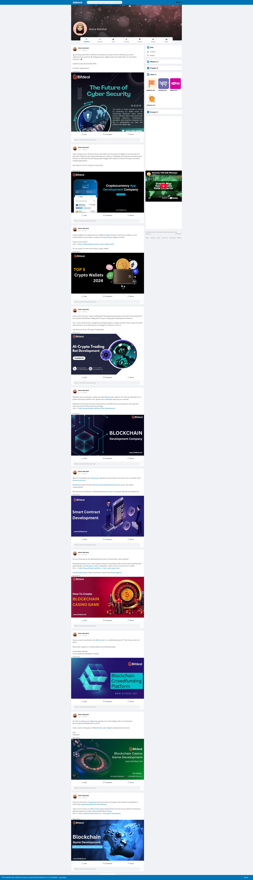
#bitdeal (109, 399)
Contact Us (164, 237)
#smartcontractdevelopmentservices (106, 485)
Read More (76, 71)
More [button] (179, 238)
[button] (104, 2)
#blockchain (109, 397)
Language (178, 233)
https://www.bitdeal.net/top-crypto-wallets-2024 (96, 244)
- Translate (84, 50)
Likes (152, 74)
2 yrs (79, 50)
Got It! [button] (246, 877)
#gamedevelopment (88, 804)
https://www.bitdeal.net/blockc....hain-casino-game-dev (99, 568)
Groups (153, 112)
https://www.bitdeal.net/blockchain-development (96, 408)
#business (95, 478)
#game (110, 728)
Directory (153, 237)
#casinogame (116, 572)
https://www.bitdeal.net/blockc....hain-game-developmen (99, 813)
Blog (158, 237)
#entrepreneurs (82, 572)
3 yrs (79, 554)
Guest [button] (179, 2)
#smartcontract (107, 491)
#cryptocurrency (92, 566)
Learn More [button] (62, 877)
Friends (153, 68)
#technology (107, 811)
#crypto (109, 237)
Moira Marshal (98, 29)
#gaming (93, 721)
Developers (172, 237)
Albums (153, 61)
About (147, 237)
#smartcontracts (79, 480)
